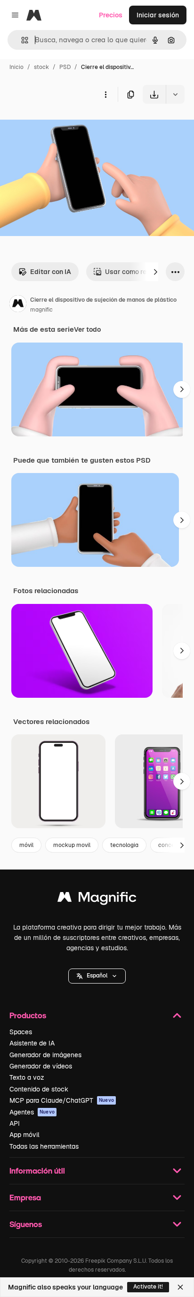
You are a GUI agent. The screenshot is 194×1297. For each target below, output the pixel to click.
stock (41, 67)
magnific (41, 309)
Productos (27, 1015)
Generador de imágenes (45, 1055)
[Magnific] (97, 899)
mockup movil (71, 845)
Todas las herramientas (44, 1146)
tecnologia (124, 845)
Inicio (16, 67)
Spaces (20, 1032)
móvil (26, 845)
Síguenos (25, 1224)
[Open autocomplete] (21, 40)
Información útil (37, 1170)
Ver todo (87, 329)
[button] (97, 976)
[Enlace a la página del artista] (17, 305)
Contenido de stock (38, 1089)
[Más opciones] (105, 94)
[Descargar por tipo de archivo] (175, 94)
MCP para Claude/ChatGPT (61, 1100)
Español (97, 975)
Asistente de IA (32, 1043)
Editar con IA (50, 271)
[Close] (180, 1287)
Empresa (25, 1197)
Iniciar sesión (158, 15)
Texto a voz (26, 1077)
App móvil (24, 1134)
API (14, 1123)
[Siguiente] (155, 271)
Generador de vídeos (40, 1066)
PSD (65, 67)
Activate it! (148, 1286)
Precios (110, 15)
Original (60, 125)
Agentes (32, 1112)
